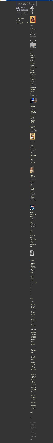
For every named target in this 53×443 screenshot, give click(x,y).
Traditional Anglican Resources (32, 242)
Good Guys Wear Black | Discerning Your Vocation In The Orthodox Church (33, 121)
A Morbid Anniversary (33, 367)
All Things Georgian (32, 196)
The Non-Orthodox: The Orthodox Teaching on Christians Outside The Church (33, 85)
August (31, 299)
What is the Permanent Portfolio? (33, 244)
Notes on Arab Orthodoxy (33, 111)
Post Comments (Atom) (21, 23)
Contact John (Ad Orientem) (32, 32)
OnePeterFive (32, 159)
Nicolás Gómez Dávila (32, 231)
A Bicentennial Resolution (33, 382)
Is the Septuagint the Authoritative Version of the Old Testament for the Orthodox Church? (33, 109)
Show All (36, 130)
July (31, 409)
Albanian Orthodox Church (21, 18)
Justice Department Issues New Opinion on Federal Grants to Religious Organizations (33, 150)
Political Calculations (33, 181)
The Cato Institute (31, 237)
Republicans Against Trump (32, 235)
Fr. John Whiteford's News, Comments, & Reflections (33, 108)
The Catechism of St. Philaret (32, 78)
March (31, 412)
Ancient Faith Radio (31, 53)
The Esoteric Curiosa (33, 266)
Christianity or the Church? (32, 55)
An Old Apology (32, 145)
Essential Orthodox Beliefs (32, 61)
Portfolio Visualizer (31, 233)
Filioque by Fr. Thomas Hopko (32, 63)
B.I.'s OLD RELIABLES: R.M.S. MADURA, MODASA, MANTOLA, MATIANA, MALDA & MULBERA (33, 200)
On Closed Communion (32, 65)
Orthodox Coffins (31, 69)
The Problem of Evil (32, 260)
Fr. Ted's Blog (32, 104)
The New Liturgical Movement (33, 155)
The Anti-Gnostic (32, 276)
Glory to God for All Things (33, 106)
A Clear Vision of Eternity (33, 129)
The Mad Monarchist (32, 278)
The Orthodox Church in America (33, 87)
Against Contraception (32, 52)
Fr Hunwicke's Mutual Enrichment (33, 263)
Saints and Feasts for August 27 (33, 29)
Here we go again (32, 307)
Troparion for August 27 (32, 30)
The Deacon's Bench (32, 269)
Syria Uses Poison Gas (33, 344)
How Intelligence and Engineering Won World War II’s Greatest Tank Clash (33, 180)
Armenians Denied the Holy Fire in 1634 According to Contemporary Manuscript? (33, 127)
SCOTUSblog (32, 175)
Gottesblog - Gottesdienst (33, 153)
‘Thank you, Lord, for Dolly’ (33, 152)
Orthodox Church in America (32, 26)
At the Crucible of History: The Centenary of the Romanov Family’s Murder (33, 274)
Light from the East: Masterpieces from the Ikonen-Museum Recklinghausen (33, 118)
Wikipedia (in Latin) (31, 246)
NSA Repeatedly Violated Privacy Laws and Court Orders (33, 363)
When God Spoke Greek (33, 394)
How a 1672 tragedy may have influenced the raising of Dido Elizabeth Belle (33, 197)
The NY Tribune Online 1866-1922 (33, 239)
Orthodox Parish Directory (32, 70)
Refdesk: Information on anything (33, 234)
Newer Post (17, 22)
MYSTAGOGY (32, 123)
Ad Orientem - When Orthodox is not (33, 214)
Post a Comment (17, 21)
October (32, 297)
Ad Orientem (26, 2)
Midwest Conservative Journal (33, 280)
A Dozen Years (32, 272)
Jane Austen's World (32, 188)
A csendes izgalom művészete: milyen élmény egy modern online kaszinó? (33, 116)
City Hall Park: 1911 (32, 191)
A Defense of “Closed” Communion (33, 51)
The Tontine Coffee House (32, 241)
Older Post (28, 22)
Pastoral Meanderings (33, 157)
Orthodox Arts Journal (33, 117)
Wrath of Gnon (31, 247)
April (31, 411)
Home (22, 22)
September (32, 298)
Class (31, 324)
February (32, 413)
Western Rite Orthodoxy (32, 91)
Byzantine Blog (32, 192)
